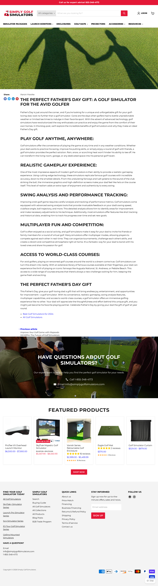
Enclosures (63, 24)
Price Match (68, 500)
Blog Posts (37, 518)
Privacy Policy (68, 519)
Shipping (66, 515)
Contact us (67, 527)
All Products (38, 514)
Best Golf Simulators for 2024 (38, 314)
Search (35, 499)
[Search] (124, 13)
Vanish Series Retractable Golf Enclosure (75, 448)
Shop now (79, 472)
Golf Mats (80, 24)
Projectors (98, 24)
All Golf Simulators (32, 317)
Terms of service (70, 523)
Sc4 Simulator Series (13, 521)
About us (66, 496)
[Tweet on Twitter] (9, 98)
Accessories (116, 24)
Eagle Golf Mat (105, 445)
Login (144, 13)
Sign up (98, 515)
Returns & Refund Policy (74, 512)
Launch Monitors (41, 24)
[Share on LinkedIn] (13, 98)
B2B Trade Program (41, 521)
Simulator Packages (15, 24)
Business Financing (71, 508)
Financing (67, 504)
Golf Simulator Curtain (140, 445)
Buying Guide (39, 503)
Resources (135, 24)
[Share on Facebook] (5, 98)
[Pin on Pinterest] (17, 98)
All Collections (39, 510)
